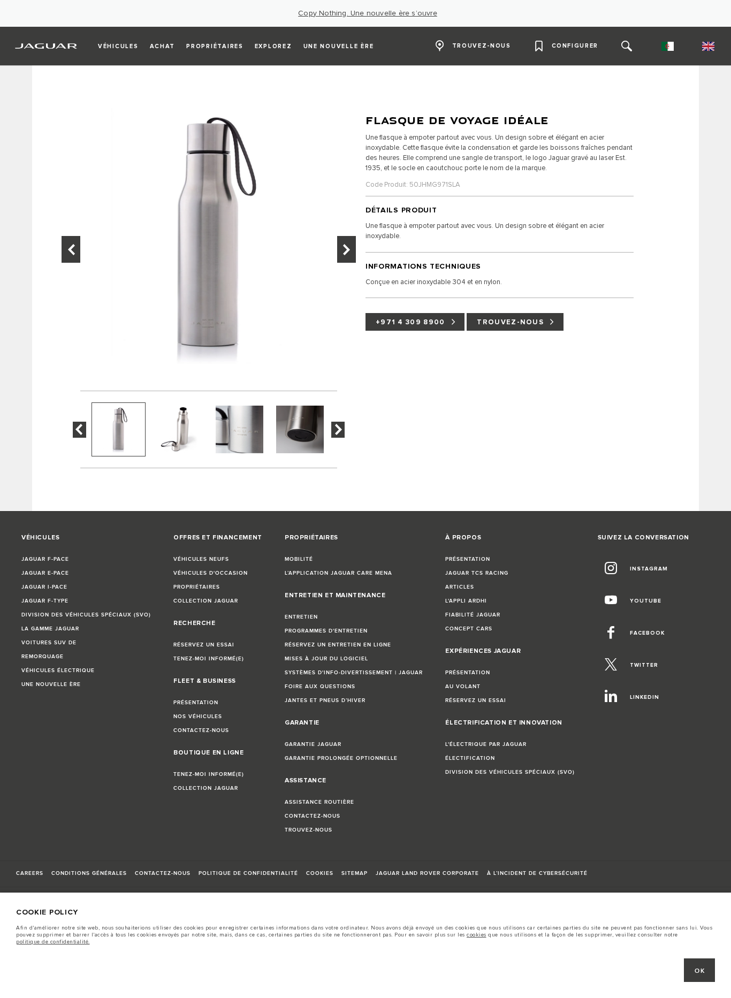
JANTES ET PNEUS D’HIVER (325, 700)
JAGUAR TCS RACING (476, 573)
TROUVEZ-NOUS (510, 322)
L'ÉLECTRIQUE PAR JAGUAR (486, 744)
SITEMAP (354, 873)
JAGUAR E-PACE (45, 573)
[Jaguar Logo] (46, 46)
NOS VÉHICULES (197, 716)
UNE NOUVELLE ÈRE (51, 684)
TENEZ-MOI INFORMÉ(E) (208, 659)
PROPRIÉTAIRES (196, 587)
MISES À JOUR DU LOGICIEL (326, 659)
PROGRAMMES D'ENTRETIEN (326, 631)
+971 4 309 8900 (410, 322)
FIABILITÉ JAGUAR (472, 615)
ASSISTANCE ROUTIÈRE (319, 802)
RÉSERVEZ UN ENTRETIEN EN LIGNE (338, 645)
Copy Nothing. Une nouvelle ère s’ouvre (367, 13)
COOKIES (319, 873)
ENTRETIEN (301, 617)
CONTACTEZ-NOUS (201, 730)
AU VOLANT (463, 686)
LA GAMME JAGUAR (50, 629)
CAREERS (29, 873)
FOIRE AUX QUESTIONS (320, 686)
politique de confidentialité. (53, 942)
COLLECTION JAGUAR (205, 601)
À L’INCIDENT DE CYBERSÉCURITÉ (537, 873)
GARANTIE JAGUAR (313, 744)
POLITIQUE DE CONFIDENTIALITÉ (248, 873)
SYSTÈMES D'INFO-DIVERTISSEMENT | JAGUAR (354, 672)
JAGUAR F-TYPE (44, 601)
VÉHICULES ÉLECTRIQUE (58, 670)
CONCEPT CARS (468, 629)
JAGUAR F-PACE (45, 559)
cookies (476, 935)
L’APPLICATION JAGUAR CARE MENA (338, 573)
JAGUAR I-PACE (44, 587)
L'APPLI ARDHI (466, 601)
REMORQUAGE (42, 656)
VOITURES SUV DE (49, 642)
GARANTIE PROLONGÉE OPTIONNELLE (341, 758)
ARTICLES (459, 587)
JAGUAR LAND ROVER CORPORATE (427, 873)
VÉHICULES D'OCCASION (210, 573)
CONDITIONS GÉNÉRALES (89, 873)
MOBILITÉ (299, 559)
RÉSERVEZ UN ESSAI (203, 645)
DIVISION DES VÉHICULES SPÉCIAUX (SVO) (86, 615)
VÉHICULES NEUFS (201, 559)
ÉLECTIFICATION (470, 758)
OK (700, 971)
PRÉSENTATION (195, 702)
